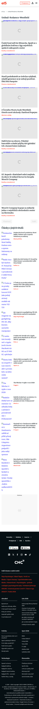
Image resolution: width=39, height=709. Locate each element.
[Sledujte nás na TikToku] (29, 554)
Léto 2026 (25, 598)
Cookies (31, 697)
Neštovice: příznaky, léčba (9, 606)
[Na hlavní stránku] (4, 3)
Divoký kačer (5, 651)
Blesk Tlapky (18, 576)
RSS (21, 541)
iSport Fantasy (12, 579)
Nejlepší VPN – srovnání (8, 674)
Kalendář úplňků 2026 (8, 614)
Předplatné (12, 541)
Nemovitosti (11, 582)
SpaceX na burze (6, 663)
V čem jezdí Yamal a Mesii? (9, 609)
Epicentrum (5, 603)
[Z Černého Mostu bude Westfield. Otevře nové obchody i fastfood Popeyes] (19, 97)
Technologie (6, 658)
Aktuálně (5, 598)
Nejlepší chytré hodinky (8, 671)
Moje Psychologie (7, 576)
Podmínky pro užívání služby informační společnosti (19, 695)
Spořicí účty (25, 666)
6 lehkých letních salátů (28, 624)
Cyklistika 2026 (26, 652)
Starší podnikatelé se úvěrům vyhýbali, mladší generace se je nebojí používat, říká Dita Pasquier (19, 79)
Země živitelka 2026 (27, 676)
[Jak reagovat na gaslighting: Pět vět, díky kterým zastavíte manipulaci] (7, 321)
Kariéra (27, 541)
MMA (23, 636)
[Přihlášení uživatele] (32, 3)
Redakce (18, 537)
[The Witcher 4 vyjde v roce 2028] (7, 388)
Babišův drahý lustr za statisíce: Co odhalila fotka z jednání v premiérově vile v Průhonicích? (25, 399)
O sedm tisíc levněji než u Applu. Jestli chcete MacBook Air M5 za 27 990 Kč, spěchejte (25, 337)
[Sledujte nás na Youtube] (25, 554)
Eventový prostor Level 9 (16, 589)
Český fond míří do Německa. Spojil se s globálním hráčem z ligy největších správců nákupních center (19, 45)
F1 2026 (24, 646)
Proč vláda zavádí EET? (8, 643)
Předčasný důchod (27, 663)
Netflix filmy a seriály (7, 676)
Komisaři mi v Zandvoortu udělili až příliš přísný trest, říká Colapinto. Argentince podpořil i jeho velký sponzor (25, 425)
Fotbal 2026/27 (26, 638)
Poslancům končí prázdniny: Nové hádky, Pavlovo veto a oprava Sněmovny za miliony (25, 234)
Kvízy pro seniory (6, 611)
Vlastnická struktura (25, 700)
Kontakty (9, 537)
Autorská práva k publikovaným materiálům (19, 693)
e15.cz (3, 11)
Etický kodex (9, 704)
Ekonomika (26, 658)
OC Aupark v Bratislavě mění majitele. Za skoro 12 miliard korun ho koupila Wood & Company (18, 176)
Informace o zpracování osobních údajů (16, 697)
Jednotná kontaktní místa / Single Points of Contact (19, 702)
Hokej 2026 (25, 641)
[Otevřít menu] (36, 3)
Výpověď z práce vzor (8, 648)
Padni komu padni (7, 646)
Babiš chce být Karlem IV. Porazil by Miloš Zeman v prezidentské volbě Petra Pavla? (25, 261)
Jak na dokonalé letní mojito (29, 622)
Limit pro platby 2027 (28, 668)
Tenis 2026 (25, 644)
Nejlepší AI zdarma (7, 668)
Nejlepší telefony (6, 666)
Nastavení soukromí (12, 700)
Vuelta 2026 (12, 592)
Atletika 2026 (25, 649)
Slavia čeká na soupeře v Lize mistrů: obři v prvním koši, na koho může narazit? (25, 361)
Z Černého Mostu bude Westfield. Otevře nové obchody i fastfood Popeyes (19, 111)
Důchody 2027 (26, 671)
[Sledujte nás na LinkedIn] (9, 554)
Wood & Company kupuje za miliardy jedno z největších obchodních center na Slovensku (18, 210)
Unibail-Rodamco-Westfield (15, 11)
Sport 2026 (25, 631)
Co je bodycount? (6, 617)
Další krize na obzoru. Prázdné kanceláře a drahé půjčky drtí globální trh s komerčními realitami (18, 143)
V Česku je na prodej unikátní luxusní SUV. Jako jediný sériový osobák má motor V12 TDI (24, 284)
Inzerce (26, 537)
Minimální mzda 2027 (28, 674)
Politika (4, 631)
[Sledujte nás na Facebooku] (17, 554)
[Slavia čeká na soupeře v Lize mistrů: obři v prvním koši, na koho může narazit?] (7, 368)
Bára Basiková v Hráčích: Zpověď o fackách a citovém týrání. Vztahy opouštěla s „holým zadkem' (25, 461)
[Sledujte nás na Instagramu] (21, 554)
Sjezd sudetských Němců (9, 640)
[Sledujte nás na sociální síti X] (13, 554)
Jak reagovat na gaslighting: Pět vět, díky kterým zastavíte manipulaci (25, 313)
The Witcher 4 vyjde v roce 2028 (24, 383)
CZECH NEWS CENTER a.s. (26, 684)
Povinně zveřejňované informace (24, 704)
